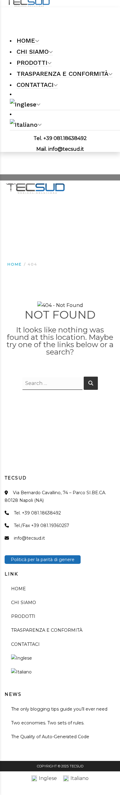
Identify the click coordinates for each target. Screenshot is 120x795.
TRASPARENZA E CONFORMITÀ (46, 630)
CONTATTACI (25, 644)
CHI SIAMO (23, 602)
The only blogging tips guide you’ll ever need (59, 709)
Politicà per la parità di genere (42, 559)
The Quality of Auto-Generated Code (50, 736)
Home (14, 264)
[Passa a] (65, 104)
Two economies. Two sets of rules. (47, 723)
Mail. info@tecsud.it (60, 149)
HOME (18, 588)
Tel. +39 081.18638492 (60, 138)
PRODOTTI (23, 616)
